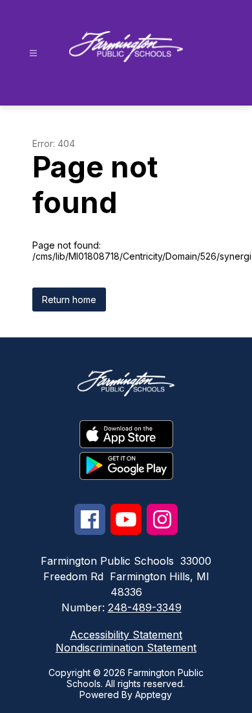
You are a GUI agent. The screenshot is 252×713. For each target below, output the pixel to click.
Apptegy (153, 694)
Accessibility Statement (126, 634)
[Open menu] (33, 53)
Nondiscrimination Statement (126, 647)
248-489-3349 (145, 607)
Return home (69, 299)
